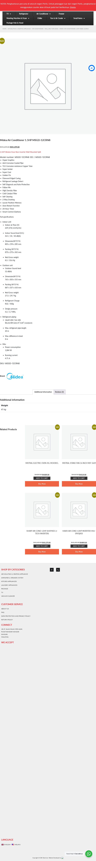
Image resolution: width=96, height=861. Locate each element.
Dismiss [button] (73, 7)
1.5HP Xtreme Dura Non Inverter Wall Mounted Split (20, 152)
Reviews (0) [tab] (59, 392)
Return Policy (7, 620)
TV (7, 14)
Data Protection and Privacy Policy (15, 616)
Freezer (61, 14)
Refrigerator (23, 14)
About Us (5, 609)
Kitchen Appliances (9, 581)
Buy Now (42, 484)
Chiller (39, 18)
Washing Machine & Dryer (16, 18)
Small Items (78, 18)
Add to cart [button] (42, 478)
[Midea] (12, 376)
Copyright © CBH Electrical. (40, 858)
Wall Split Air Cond (51, 28)
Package (4, 589)
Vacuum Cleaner (8, 596)
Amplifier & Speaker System (12, 578)
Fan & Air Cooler (56, 18)
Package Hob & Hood (14, 23)
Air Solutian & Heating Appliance (19, 28)
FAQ (2, 612)
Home (4, 28)
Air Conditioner (42, 14)
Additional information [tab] (43, 392)
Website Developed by (55, 858)
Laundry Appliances (9, 585)
